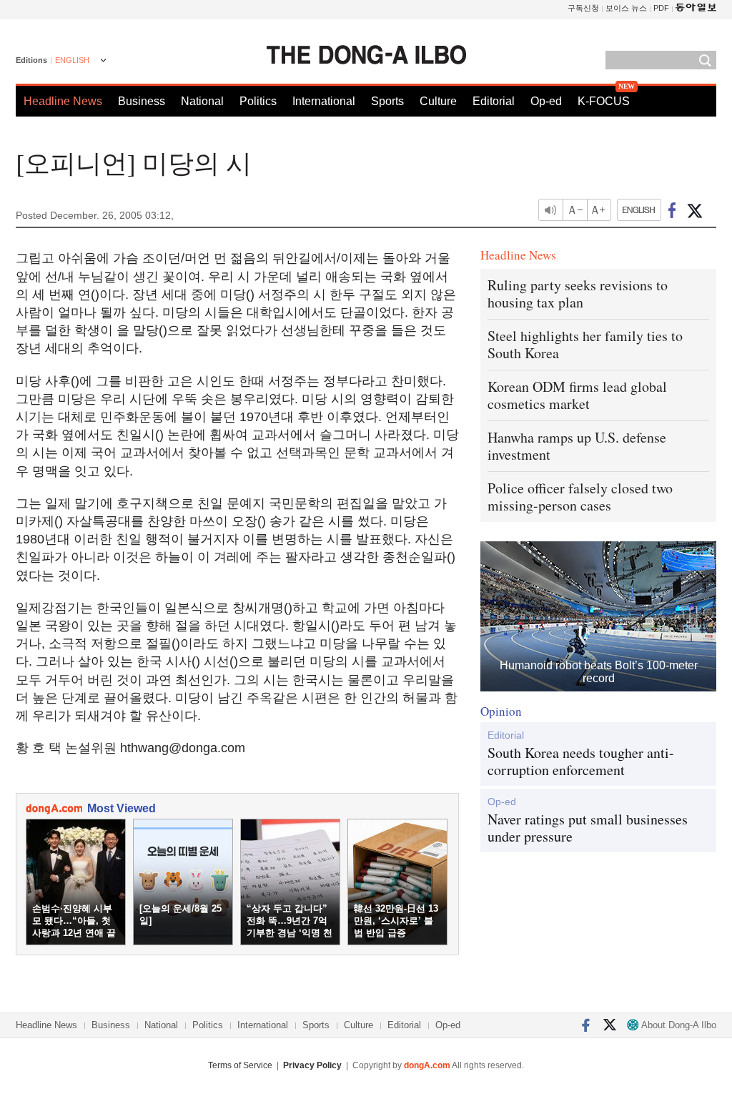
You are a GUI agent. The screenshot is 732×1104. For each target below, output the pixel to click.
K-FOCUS (604, 101)
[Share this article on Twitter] (694, 210)
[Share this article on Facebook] (672, 210)
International (323, 101)
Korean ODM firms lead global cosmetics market (577, 395)
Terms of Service (240, 1065)
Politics (258, 101)
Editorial (494, 101)
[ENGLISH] (639, 210)
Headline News (63, 101)
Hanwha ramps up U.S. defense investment (577, 446)
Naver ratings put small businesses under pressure (588, 828)
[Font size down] (575, 210)
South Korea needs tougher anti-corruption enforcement (581, 761)
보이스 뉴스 (626, 8)
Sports (387, 101)
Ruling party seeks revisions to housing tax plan (578, 293)
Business (141, 101)
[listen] (550, 210)
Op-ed (546, 101)
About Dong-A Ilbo (677, 1025)
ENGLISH (72, 60)
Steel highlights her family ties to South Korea (585, 344)
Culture (438, 101)
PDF (661, 8)
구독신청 (583, 8)
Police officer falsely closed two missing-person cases (580, 496)
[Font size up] (600, 210)
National (202, 101)
